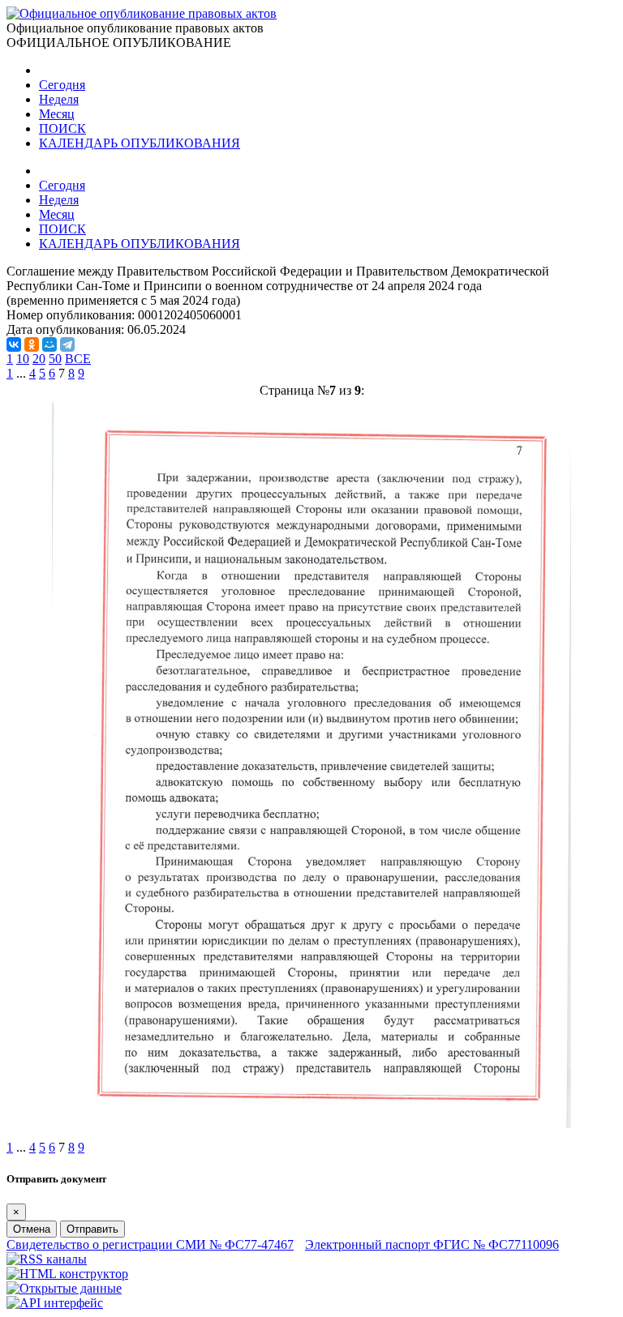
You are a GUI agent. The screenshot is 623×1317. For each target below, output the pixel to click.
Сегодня (62, 85)
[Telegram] (67, 344)
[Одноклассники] (31, 344)
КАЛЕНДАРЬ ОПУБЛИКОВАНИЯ (139, 143)
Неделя (59, 99)
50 (55, 359)
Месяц (57, 114)
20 (38, 359)
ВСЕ (78, 359)
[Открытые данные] (64, 1288)
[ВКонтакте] (13, 344)
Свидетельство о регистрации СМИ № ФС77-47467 (150, 1244)
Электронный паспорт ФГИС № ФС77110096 (432, 1244)
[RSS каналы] (46, 1259)
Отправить (92, 1229)
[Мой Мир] (49, 344)
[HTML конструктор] (67, 1274)
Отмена (31, 1229)
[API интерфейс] (54, 1303)
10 (22, 359)
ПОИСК (62, 128)
